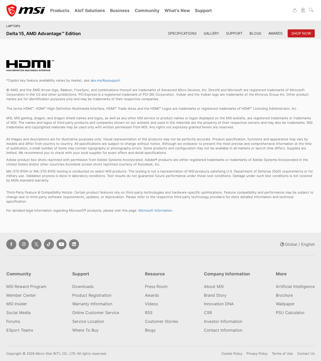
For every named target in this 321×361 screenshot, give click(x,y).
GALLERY (211, 33)
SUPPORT (234, 33)
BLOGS (255, 33)
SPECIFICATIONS (182, 33)
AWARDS (275, 33)
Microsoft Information (155, 210)
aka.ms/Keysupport (105, 80)
